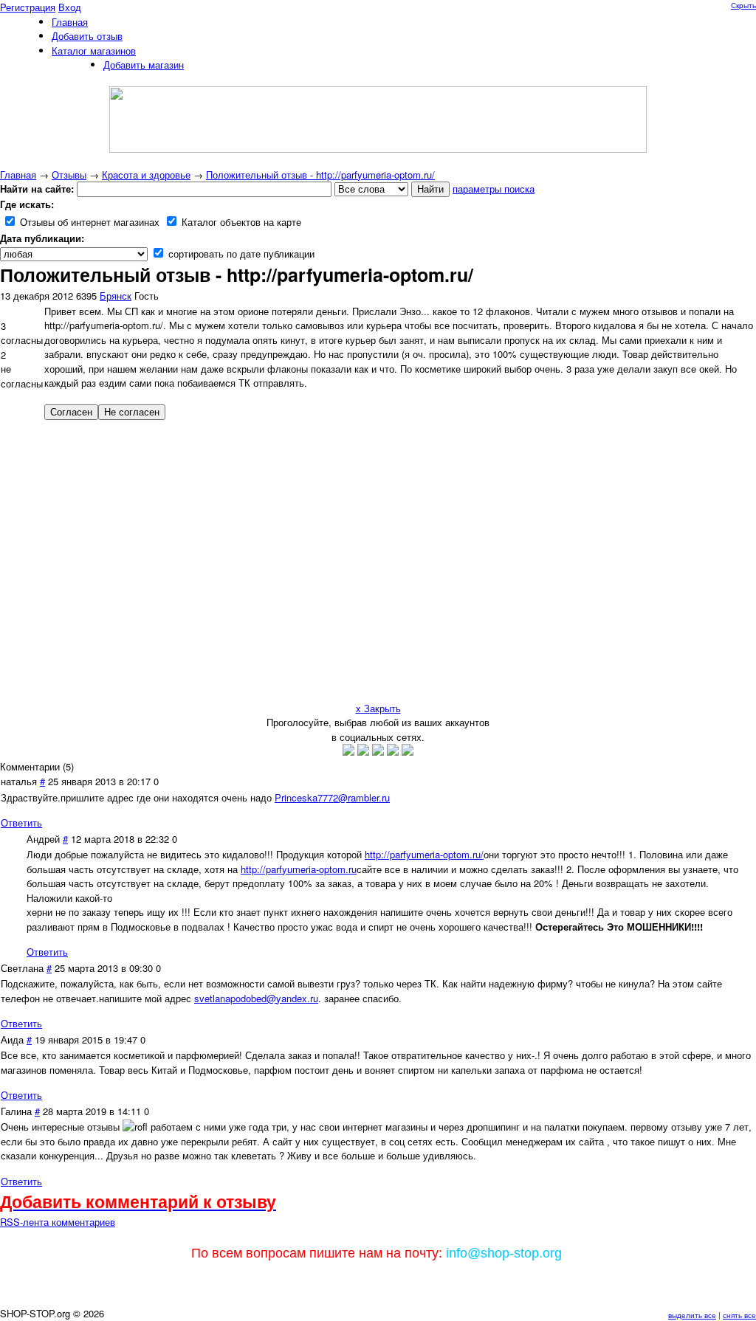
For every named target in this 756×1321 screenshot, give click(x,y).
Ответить (21, 822)
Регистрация (27, 7)
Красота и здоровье (146, 175)
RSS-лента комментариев (57, 1222)
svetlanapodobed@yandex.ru (256, 998)
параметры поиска (494, 189)
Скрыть (743, 5)
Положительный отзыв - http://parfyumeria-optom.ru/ (320, 175)
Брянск (115, 296)
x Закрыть (378, 708)
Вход (69, 7)
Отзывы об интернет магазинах (88, 222)
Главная (18, 175)
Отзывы (69, 175)
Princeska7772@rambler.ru (332, 797)
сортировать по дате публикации (240, 253)
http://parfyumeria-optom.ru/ (424, 854)
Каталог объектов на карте (240, 222)
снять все (739, 1315)
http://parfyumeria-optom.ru (299, 869)
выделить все (692, 1315)
